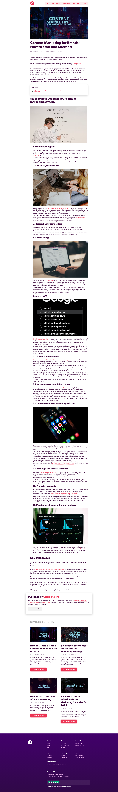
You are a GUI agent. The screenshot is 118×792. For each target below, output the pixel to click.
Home (48, 743)
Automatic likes (79, 743)
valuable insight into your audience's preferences (56, 388)
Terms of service (79, 757)
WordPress (49, 280)
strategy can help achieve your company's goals (49, 569)
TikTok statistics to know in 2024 (55, 774)
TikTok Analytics (81, 549)
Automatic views (79, 745)
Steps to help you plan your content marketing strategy (48, 90)
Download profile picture (53, 768)
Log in (48, 745)
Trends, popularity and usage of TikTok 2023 (58, 776)
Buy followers (65, 745)
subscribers (36, 155)
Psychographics (80, 217)
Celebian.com (51, 597)
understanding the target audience (59, 208)
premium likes (78, 600)
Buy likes (63, 743)
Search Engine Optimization (41, 339)
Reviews (49, 749)
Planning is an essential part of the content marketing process (52, 360)
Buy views (63, 747)
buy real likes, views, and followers (63, 464)
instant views (46, 602)
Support (63, 755)
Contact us (64, 757)
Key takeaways (37, 91)
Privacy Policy (79, 755)
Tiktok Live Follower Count (54, 766)
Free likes (49, 755)
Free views (49, 757)
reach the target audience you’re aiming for (64, 493)
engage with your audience (48, 472)
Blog (48, 747)
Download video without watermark (56, 764)
